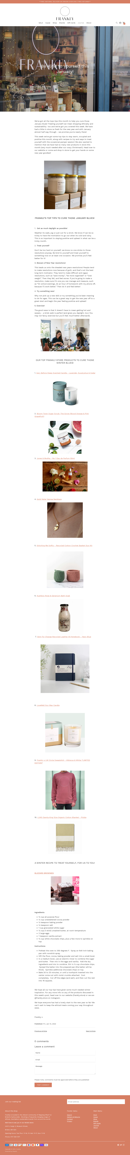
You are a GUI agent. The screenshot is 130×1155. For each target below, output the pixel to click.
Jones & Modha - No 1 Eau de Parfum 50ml (56, 458)
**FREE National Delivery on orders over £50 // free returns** (65, 1)
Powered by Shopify (11, 1151)
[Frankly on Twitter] (121, 1145)
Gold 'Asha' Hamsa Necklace (49, 499)
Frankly (18, 1149)
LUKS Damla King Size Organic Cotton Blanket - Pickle (61, 817)
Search (69, 1115)
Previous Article (41, 1031)
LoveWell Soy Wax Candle (48, 705)
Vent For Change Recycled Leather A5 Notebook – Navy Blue (64, 637)
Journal (81, 23)
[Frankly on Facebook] (118, 1145)
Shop (55, 23)
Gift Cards (71, 23)
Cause (47, 23)
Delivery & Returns (73, 1117)
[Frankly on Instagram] (123, 1145)
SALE (41, 23)
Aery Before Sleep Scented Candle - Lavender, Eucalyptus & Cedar (65, 373)
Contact (70, 1119)
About (88, 23)
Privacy (69, 1121)
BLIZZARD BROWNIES (44, 873)
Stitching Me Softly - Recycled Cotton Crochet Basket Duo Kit (64, 545)
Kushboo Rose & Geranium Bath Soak (53, 596)
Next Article (90, 1031)
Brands (62, 23)
